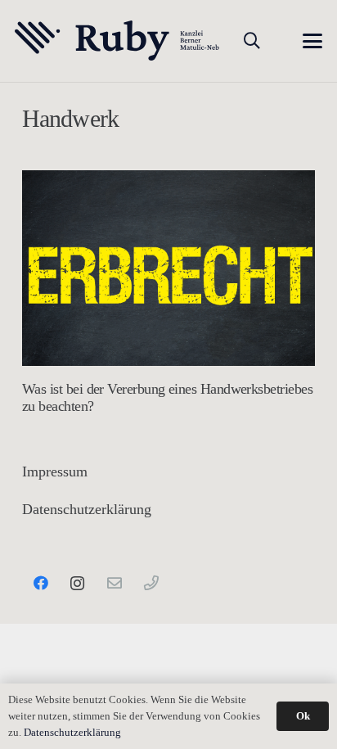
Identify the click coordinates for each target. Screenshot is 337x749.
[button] (252, 41)
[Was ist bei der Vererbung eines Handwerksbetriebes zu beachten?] (168, 268)
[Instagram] (77, 583)
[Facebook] (40, 583)
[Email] (114, 583)
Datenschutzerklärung (86, 509)
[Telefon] (151, 583)
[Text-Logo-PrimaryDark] (117, 40)
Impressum (55, 471)
